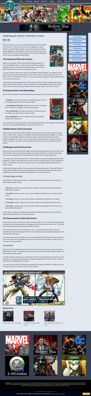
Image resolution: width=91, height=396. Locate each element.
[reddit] (5, 40)
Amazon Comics (77, 60)
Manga (52, 1)
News (21, 1)
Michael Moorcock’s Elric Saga (12, 323)
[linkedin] (9, 40)
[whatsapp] (7, 40)
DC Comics (77, 44)
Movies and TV (77, 56)
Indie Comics (77, 48)
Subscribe (67, 1)
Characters (29, 1)
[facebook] (4, 40)
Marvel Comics (77, 41)
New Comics (77, 37)
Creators (36, 1)
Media (59, 1)
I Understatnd (86, 393)
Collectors (44, 1)
